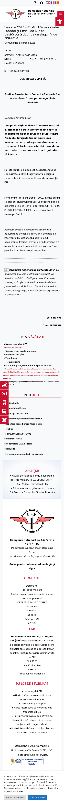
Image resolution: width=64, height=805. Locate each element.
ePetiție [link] (32, 614)
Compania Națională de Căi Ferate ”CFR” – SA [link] (41, 13)
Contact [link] (32, 610)
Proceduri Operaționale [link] (32, 673)
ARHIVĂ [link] (32, 669)
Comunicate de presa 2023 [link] (19, 42)
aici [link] (21, 791)
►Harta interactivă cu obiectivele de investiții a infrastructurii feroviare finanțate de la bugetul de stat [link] (32, 720)
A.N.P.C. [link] (32, 623)
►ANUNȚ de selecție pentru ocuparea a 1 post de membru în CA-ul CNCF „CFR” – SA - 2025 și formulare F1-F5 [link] (32, 480)
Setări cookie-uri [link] (15, 797)
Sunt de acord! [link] (37, 797)
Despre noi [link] (32, 585)
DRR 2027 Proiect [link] (32, 665)
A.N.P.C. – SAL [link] (32, 618)
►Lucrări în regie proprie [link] (32, 703)
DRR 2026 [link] (32, 661)
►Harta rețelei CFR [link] (32, 691)
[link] (59, 21)
